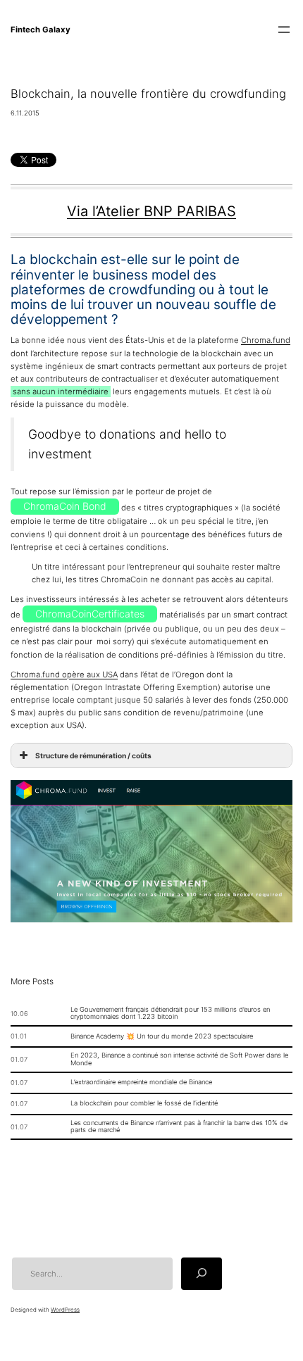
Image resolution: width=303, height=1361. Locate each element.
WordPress (65, 1309)
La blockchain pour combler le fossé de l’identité (144, 1103)
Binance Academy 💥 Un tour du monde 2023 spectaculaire (161, 1036)
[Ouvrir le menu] (284, 29)
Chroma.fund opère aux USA (64, 674)
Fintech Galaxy (40, 30)
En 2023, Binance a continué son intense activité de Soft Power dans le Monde (179, 1059)
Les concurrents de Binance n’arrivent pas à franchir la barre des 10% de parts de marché (178, 1126)
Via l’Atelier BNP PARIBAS (151, 211)
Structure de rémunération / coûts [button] (93, 755)
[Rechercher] (201, 1273)
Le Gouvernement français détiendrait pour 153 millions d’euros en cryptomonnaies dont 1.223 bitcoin (170, 1013)
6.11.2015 (25, 113)
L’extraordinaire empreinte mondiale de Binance (141, 1082)
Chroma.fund (265, 340)
